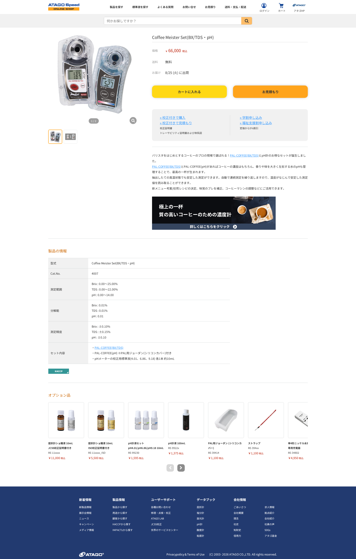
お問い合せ (189, 7)
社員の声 (269, 524)
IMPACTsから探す (122, 530)
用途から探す (119, 512)
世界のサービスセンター (164, 530)
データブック (206, 499)
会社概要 (239, 512)
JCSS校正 (156, 524)
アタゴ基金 (271, 535)
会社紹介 (269, 518)
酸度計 (200, 530)
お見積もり (270, 91)
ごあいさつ (240, 507)
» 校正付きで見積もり (176, 122)
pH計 (200, 524)
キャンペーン (86, 524)
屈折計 (200, 507)
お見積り (210, 7)
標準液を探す (140, 7)
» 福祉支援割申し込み (256, 122)
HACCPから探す (121, 524)
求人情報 (269, 507)
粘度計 (200, 535)
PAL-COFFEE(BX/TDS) (244, 155)
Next (181, 468)
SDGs (268, 530)
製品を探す (116, 7)
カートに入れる (189, 91)
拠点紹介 (269, 512)
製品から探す (119, 507)
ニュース (84, 518)
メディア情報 (86, 530)
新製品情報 (85, 507)
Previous (170, 468)
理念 (236, 518)
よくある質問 (165, 7)
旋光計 (200, 518)
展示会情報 (85, 512)
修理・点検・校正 (161, 512)
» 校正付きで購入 (172, 117)
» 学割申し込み (251, 117)
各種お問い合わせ (161, 507)
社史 (236, 524)
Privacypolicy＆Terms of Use (185, 554)
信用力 (237, 535)
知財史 (237, 530)
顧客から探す (119, 518)
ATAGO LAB (157, 518)
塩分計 (200, 512)
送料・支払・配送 (235, 7)
